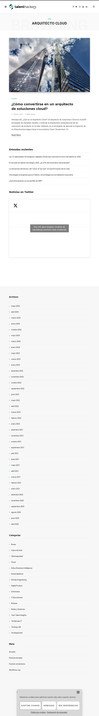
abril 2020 (15, 524)
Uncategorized (16, 633)
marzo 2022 (16, 412)
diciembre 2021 (17, 430)
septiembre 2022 (17, 389)
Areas (13, 544)
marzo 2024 (16, 341)
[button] (78, 692)
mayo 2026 (15, 306)
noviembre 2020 (17, 501)
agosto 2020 (16, 512)
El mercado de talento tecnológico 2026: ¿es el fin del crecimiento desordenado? (39, 163)
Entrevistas (15, 592)
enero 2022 (15, 424)
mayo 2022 (15, 400)
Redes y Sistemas (18, 609)
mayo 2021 (15, 465)
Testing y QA (16, 627)
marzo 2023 (16, 359)
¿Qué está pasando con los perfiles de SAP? (25, 181)
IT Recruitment (17, 597)
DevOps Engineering (19, 580)
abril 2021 (15, 471)
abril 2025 (15, 312)
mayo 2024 (15, 335)
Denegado (49, 706)
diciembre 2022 (17, 371)
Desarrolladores (17, 574)
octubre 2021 (16, 442)
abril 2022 (15, 406)
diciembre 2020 (17, 495)
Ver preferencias (68, 706)
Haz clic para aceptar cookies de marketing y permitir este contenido (49, 228)
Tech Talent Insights (18, 615)
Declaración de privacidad (57, 712)
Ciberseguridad (17, 556)
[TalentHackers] (22, 7)
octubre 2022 (16, 383)
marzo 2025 (16, 318)
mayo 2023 (15, 353)
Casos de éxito (16, 550)
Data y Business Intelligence (21, 568)
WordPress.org (14, 670)
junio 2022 (15, 394)
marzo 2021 (16, 477)
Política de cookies (38, 712)
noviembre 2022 (17, 377)
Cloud (14, 99)
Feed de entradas (15, 658)
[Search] (92, 7)
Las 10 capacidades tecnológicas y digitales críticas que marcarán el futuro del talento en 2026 (45, 157)
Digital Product (16, 586)
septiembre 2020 (17, 506)
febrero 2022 (16, 418)
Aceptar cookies (30, 706)
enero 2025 (15, 324)
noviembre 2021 (17, 436)
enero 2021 (15, 489)
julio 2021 (14, 453)
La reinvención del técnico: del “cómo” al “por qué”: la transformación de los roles (39, 169)
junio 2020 (15, 518)
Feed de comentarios (17, 664)
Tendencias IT (16, 621)
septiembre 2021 (17, 448)
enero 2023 (15, 365)
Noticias (14, 603)
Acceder (12, 652)
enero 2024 (15, 347)
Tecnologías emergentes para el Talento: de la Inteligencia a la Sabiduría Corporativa (41, 175)
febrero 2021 (16, 483)
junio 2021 (15, 459)
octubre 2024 (16, 330)
